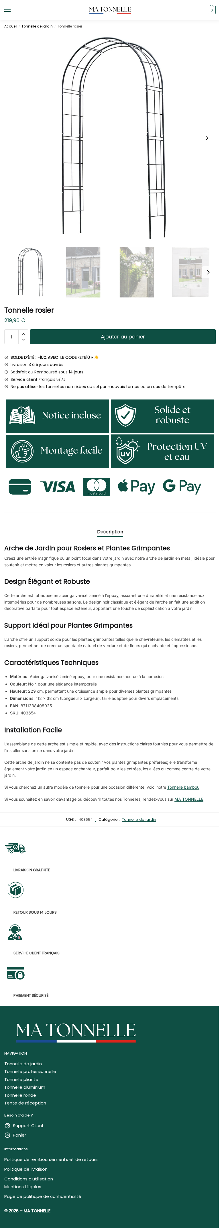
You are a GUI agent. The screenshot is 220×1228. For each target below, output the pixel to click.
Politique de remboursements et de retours (51, 1159)
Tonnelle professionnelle (30, 1071)
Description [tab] (110, 531)
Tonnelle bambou (183, 787)
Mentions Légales (22, 1187)
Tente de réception (25, 1103)
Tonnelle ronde (20, 1095)
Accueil (10, 26)
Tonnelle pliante (21, 1079)
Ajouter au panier (123, 336)
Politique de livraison (26, 1169)
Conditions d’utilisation (28, 1179)
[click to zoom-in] (110, 138)
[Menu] (12, 10)
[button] (207, 138)
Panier (19, 1135)
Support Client (28, 1126)
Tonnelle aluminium (24, 1087)
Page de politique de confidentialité (42, 1196)
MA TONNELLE (188, 799)
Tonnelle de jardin (37, 26)
